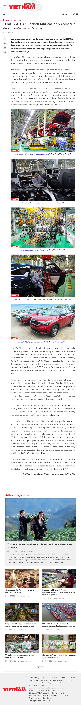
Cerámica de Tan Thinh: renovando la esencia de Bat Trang (19, 591)
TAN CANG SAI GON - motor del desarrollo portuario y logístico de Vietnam (58, 625)
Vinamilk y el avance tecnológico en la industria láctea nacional (19, 656)
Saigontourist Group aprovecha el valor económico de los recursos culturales (20, 625)
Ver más (40, 668)
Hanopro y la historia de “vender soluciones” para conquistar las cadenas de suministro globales (58, 592)
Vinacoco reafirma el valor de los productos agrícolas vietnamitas (59, 656)
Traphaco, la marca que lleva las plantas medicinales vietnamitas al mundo (39, 546)
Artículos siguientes (17, 494)
